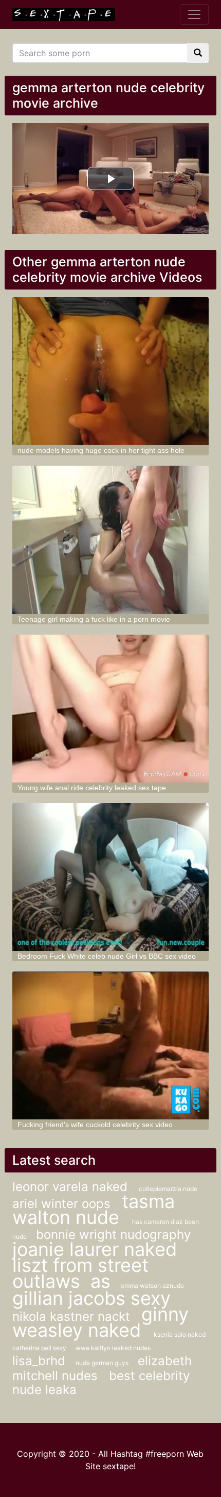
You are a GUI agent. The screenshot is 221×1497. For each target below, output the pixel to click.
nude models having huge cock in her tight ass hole (101, 450)
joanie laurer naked (94, 1249)
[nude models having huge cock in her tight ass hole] (110, 371)
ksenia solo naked (180, 1334)
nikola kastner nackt (73, 1316)
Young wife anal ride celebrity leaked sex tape (91, 788)
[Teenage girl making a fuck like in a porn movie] (110, 540)
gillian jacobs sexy (91, 1298)
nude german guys (103, 1363)
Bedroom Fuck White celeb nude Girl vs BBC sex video (106, 956)
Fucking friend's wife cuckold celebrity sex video (95, 1124)
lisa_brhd (38, 1360)
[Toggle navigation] (194, 14)
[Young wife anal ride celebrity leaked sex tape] (110, 708)
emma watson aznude (152, 1285)
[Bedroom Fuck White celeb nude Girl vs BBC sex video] (110, 877)
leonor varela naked (71, 1186)
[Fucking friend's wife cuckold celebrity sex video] (110, 1045)
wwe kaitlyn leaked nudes (113, 1348)
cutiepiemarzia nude (168, 1189)
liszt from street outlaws (80, 1273)
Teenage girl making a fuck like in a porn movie (93, 619)
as (100, 1281)
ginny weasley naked (100, 1322)
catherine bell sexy (40, 1348)
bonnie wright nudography (113, 1234)
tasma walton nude (93, 1209)
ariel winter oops (63, 1203)
